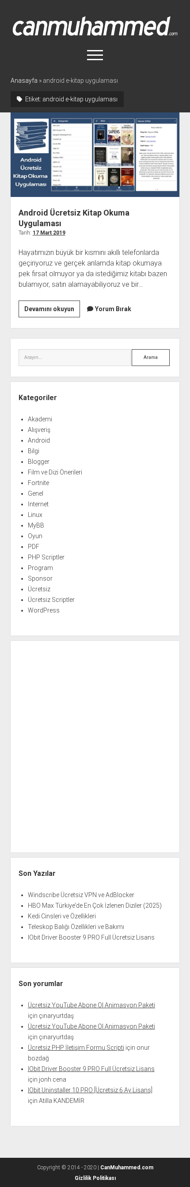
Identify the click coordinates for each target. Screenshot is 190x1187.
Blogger (38, 461)
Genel (35, 493)
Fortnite (38, 482)
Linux (35, 514)
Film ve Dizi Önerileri (55, 472)
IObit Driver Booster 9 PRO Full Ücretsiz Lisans (91, 937)
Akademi (40, 419)
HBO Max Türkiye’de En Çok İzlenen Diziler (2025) (95, 905)
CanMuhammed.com (126, 1167)
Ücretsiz (39, 589)
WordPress (44, 610)
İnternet (38, 504)
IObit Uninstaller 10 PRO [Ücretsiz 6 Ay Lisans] (90, 1090)
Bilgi (33, 451)
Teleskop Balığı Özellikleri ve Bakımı (76, 926)
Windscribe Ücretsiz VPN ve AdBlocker (81, 894)
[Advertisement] (95, 746)
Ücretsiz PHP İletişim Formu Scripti (76, 1047)
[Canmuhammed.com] (95, 32)
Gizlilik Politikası (95, 1178)
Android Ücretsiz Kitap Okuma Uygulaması (95, 154)
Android (39, 440)
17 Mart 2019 (49, 233)
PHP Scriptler (46, 557)
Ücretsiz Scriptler (51, 599)
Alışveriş (39, 429)
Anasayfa (24, 80)
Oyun (35, 536)
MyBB (36, 525)
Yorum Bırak (113, 308)
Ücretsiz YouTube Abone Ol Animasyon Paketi (91, 1005)
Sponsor (40, 578)
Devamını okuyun (52, 311)
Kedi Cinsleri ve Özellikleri (62, 916)
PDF (33, 546)
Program (40, 567)
